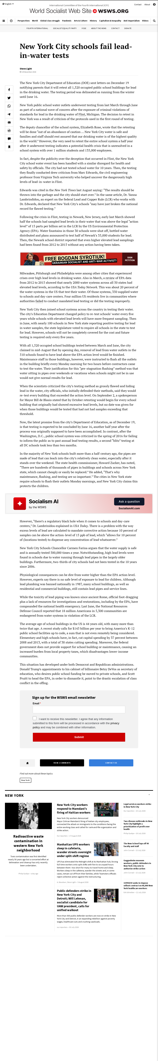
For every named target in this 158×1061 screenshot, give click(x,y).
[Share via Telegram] (9, 114)
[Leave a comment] (9, 139)
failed (39, 301)
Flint (82, 114)
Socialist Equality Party (65, 28)
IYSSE (84, 28)
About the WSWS (98, 28)
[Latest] (11, 22)
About (147, 4)
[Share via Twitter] (9, 98)
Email (36, 703)
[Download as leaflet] (9, 131)
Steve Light (26, 68)
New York (25, 780)
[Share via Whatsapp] (9, 106)
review (110, 278)
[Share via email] (9, 122)
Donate (127, 28)
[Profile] (154, 5)
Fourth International (37, 28)
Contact (137, 4)
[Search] (154, 22)
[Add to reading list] (9, 147)
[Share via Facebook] (9, 90)
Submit (79, 737)
